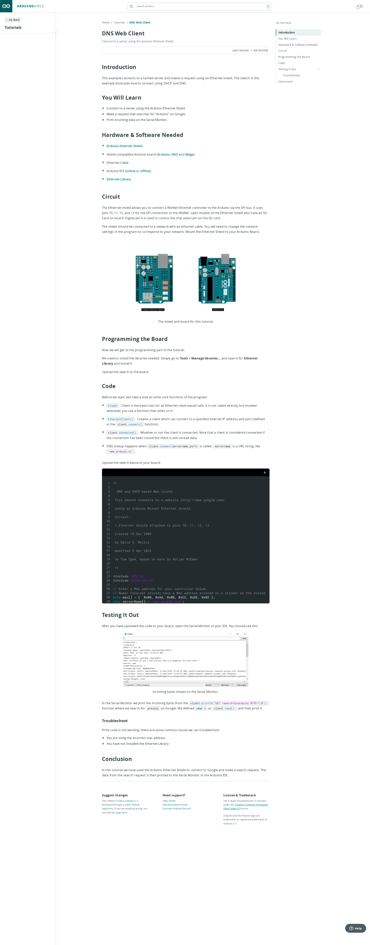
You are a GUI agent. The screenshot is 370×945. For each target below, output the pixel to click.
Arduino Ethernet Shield (124, 146)
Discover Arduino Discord (177, 808)
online (130, 171)
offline (145, 171)
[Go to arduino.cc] (6, 6)
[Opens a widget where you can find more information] (355, 928)
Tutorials (121, 22)
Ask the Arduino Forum (175, 804)
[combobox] (200, 6)
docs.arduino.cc (127, 800)
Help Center (169, 800)
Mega (189, 154)
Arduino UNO (168, 154)
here (124, 812)
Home (107, 22)
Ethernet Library (119, 179)
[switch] (359, 6)
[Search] (131, 6)
